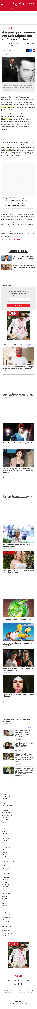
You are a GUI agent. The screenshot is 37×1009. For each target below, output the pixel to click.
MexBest (5, 810)
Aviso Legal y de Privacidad (18, 999)
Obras (4, 888)
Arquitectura (6, 919)
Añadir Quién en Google (9, 54)
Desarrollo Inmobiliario (9, 916)
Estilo (4, 849)
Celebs (4, 831)
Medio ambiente (6, 926)
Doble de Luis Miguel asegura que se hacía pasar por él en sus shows (24, 257)
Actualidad (5, 838)
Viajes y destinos (7, 815)
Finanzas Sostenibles (8, 933)
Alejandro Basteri (7, 107)
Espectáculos (12, 9)
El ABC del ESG (6, 937)
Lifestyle (4, 872)
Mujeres (5, 837)
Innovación (5, 935)
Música (4, 856)
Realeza (26, 9)
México (4, 900)
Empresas (5, 879)
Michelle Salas (6, 119)
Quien (15, 983)
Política (4, 897)
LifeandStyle (6, 893)
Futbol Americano (7, 867)
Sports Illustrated (8, 862)
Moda (3, 801)
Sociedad (4, 909)
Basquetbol (5, 868)
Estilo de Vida (6, 821)
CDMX (3, 903)
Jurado (4, 822)
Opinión (4, 842)
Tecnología (5, 886)
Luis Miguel (10, 150)
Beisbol (4, 865)
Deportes (5, 852)
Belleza (4, 803)
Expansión (5, 877)
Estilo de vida (6, 833)
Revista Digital (31, 3)
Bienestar (5, 819)
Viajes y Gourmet (7, 805)
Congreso (5, 902)
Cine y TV (4, 854)
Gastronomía (6, 812)
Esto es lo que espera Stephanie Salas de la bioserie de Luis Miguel (24, 266)
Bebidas (4, 814)
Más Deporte (6, 870)
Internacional (6, 884)
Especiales (5, 844)
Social (4, 928)
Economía (5, 882)
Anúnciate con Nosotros (18, 1003)
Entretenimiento (7, 851)
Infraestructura (7, 917)
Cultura (4, 807)
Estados (4, 905)
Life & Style (6, 847)
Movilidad (5, 932)
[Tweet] (27, 50)
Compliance (18, 1001)
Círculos (4, 800)
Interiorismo (6, 921)
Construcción (6, 914)
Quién (22, 208)
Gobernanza (6, 930)
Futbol (4, 863)
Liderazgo (5, 840)
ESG (3, 925)
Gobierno (5, 898)
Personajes (5, 817)
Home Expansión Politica (9, 881)
